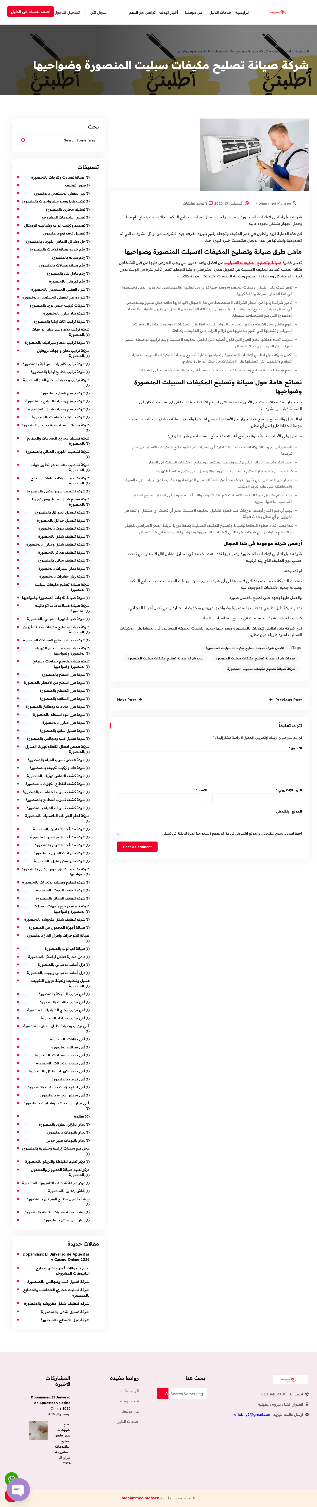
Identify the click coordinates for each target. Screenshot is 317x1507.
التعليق (295, 748)
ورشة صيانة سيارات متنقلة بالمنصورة (55, 1212)
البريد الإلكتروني (289, 790)
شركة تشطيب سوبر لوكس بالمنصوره (56, 491)
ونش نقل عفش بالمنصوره (64, 1220)
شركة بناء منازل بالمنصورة (64, 313)
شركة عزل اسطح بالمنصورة (63, 674)
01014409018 (273, 1394)
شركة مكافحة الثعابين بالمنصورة (59, 829)
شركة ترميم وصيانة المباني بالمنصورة (55, 401)
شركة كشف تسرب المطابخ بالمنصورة (55, 799)
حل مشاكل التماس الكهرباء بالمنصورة (55, 241)
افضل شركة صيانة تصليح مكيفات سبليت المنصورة (245, 648)
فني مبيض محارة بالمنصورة (62, 1095)
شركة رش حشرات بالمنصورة (62, 576)
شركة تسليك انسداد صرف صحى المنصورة (56, 425)
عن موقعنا (193, 12)
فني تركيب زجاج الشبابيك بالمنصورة (55, 1010)
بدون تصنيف (75, 185)
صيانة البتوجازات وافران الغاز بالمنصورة (58, 935)
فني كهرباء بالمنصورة (68, 1079)
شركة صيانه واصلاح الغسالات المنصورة (54, 640)
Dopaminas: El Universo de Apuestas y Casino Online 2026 (51, 1403)
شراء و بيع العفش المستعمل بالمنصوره (53, 297)
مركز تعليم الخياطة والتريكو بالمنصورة (55, 1161)
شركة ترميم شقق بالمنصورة (62, 393)
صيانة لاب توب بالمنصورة (64, 948)
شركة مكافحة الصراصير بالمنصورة (57, 837)
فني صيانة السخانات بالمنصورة (60, 1055)
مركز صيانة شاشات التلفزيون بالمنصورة (53, 1183)
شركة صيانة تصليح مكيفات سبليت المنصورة (261, 669)
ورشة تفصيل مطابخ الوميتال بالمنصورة (58, 1199)
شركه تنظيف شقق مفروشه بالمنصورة (54, 919)
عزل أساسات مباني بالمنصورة (61, 964)
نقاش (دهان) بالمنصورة (66, 1191)
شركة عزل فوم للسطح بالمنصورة (59, 714)
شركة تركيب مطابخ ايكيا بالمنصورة (58, 372)
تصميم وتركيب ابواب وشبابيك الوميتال (54, 225)
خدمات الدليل (220, 12)
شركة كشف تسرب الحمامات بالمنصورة (54, 792)
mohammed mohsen (273, 203)
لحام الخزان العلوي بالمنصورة (62, 1124)
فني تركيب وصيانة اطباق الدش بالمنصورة (56, 1026)
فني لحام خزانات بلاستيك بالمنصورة (56, 1087)
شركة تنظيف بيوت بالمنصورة (61, 528)
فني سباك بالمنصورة (68, 1047)
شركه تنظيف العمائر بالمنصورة (60, 898)
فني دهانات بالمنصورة (67, 1039)
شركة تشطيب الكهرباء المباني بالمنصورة (58, 451)
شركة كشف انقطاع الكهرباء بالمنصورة (55, 783)
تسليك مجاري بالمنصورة (65, 209)
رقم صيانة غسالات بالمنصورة (62, 265)
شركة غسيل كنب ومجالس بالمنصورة (56, 738)
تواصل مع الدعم (142, 12)
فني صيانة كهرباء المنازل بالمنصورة (57, 1071)
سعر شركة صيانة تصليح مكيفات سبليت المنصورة (166, 658)
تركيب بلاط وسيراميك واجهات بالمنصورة (53, 201)
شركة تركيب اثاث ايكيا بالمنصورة (59, 321)
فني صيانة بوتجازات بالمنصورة (60, 1063)
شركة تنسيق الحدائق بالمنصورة (60, 512)
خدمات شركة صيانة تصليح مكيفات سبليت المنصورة (255, 658)
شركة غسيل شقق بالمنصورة (62, 730)
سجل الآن (98, 12)
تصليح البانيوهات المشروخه (63, 217)
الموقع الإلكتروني (289, 811)
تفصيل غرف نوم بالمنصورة (63, 233)
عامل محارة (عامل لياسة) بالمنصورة (56, 956)
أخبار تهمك (168, 12)
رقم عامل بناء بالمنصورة (66, 273)
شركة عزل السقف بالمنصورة (62, 698)
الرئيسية (242, 12)
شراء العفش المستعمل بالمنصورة (58, 289)
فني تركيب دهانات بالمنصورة (62, 1002)
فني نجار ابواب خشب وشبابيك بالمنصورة (56, 1103)
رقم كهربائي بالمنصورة (67, 281)
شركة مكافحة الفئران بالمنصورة (60, 845)
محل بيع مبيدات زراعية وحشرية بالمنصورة (56, 1148)
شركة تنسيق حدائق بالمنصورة (61, 520)
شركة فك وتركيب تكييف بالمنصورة (57, 767)
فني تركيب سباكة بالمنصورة (63, 1018)
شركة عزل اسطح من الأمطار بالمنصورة (53, 682)
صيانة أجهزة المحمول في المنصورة (57, 927)
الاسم (201, 790)
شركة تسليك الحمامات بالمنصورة (58, 417)
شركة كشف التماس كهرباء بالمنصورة (56, 776)
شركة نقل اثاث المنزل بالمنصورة (59, 853)
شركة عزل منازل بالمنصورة (63, 722)
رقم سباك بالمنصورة (68, 257)
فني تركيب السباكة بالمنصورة (62, 994)
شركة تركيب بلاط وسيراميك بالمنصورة (55, 342)
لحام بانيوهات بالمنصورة (65, 1132)
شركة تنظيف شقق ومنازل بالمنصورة (55, 544)
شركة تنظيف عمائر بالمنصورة (61, 552)
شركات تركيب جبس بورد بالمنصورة (57, 305)
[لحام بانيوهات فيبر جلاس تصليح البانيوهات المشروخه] (38, 1430)
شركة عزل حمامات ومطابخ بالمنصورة (55, 706)
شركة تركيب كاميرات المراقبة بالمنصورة (54, 364)
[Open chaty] (18, 1489)
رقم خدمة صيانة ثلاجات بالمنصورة (57, 249)
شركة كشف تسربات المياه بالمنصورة (55, 808)
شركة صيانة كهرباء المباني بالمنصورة (56, 619)
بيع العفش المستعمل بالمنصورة (59, 193)
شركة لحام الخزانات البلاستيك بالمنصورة (57, 815)
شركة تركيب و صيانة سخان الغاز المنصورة (56, 380)
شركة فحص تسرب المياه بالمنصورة (56, 760)
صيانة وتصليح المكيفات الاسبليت (252, 262)
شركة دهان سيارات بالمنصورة (61, 568)
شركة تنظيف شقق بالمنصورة (61, 536)
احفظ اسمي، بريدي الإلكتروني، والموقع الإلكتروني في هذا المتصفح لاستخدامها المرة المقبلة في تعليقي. (232, 833)
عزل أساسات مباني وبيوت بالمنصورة (56, 972)
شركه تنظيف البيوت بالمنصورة (60, 890)
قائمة (78, 1116)
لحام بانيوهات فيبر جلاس (65, 1140)
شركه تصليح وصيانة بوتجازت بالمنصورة (53, 882)
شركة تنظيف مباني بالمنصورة (61, 560)
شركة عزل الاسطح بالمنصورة (62, 690)
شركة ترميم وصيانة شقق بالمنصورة (56, 409)
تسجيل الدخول (67, 12)
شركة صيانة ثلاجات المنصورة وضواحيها (53, 597)
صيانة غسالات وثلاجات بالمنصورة (58, 177)
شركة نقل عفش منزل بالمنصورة (59, 861)
